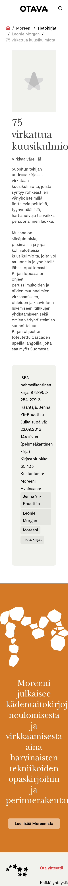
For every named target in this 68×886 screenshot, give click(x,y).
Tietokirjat (46, 28)
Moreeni (23, 28)
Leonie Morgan (30, 517)
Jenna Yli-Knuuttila (32, 500)
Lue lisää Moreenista (34, 823)
